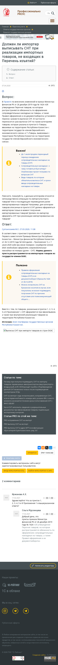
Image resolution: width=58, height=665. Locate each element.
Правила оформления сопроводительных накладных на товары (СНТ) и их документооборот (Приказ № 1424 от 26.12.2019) (35, 276)
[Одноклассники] (43, 447)
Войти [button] (32, 2)
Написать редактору (44, 565)
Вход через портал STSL (14, 471)
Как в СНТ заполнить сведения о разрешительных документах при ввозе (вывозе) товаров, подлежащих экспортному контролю (26, 410)
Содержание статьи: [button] (22, 69)
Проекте (7, 101)
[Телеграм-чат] (26, 611)
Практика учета (13, 458)
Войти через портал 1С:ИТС (40, 471)
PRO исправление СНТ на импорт (18, 420)
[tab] (29, 70)
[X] (46, 447)
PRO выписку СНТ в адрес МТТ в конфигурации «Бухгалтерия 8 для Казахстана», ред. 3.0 (23, 429)
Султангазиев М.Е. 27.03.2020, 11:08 (18, 229)
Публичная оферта (48, 2)
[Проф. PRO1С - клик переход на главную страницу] (7, 12)
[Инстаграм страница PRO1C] (5, 611)
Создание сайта (39, 655)
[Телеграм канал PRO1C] (16, 611)
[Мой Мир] (50, 447)
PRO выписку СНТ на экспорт (16, 424)
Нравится (32, 453)
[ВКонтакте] (39, 447)
